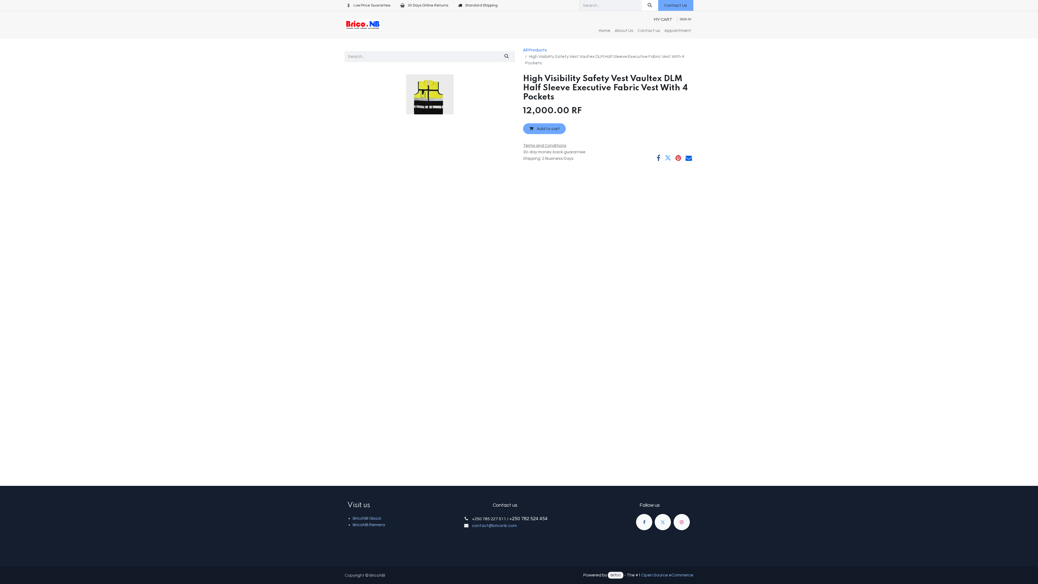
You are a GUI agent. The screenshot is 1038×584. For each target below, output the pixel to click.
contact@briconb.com (494, 525)
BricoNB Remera (369, 525)
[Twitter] (668, 158)
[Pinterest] (678, 158)
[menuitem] (605, 30)
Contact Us (675, 5)
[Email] (689, 158)
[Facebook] (658, 158)
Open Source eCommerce (667, 575)
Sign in (685, 19)
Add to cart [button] (548, 129)
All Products (535, 50)
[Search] (650, 5)
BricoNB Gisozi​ (367, 518)
